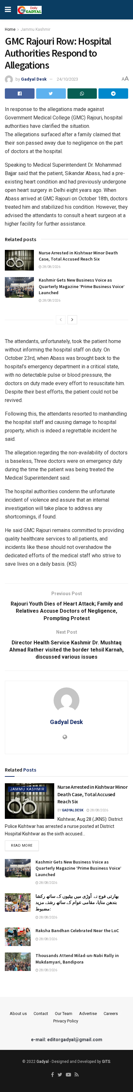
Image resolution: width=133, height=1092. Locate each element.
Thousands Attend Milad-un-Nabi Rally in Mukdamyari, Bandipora (77, 959)
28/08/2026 (51, 267)
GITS (106, 1061)
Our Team (63, 1013)
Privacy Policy (65, 1021)
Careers (111, 1013)
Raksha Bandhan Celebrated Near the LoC (77, 930)
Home (10, 29)
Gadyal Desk (33, 79)
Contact (41, 1013)
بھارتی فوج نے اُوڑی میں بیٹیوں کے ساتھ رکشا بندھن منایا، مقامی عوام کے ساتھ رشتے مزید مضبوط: (77, 902)
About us (18, 1013)
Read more (22, 845)
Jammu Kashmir (35, 29)
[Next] (72, 319)
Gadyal (42, 1061)
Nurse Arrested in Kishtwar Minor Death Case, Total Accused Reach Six (78, 256)
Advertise (88, 1013)
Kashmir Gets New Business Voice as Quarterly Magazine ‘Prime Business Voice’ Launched (82, 286)
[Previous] (61, 319)
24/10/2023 (67, 79)
